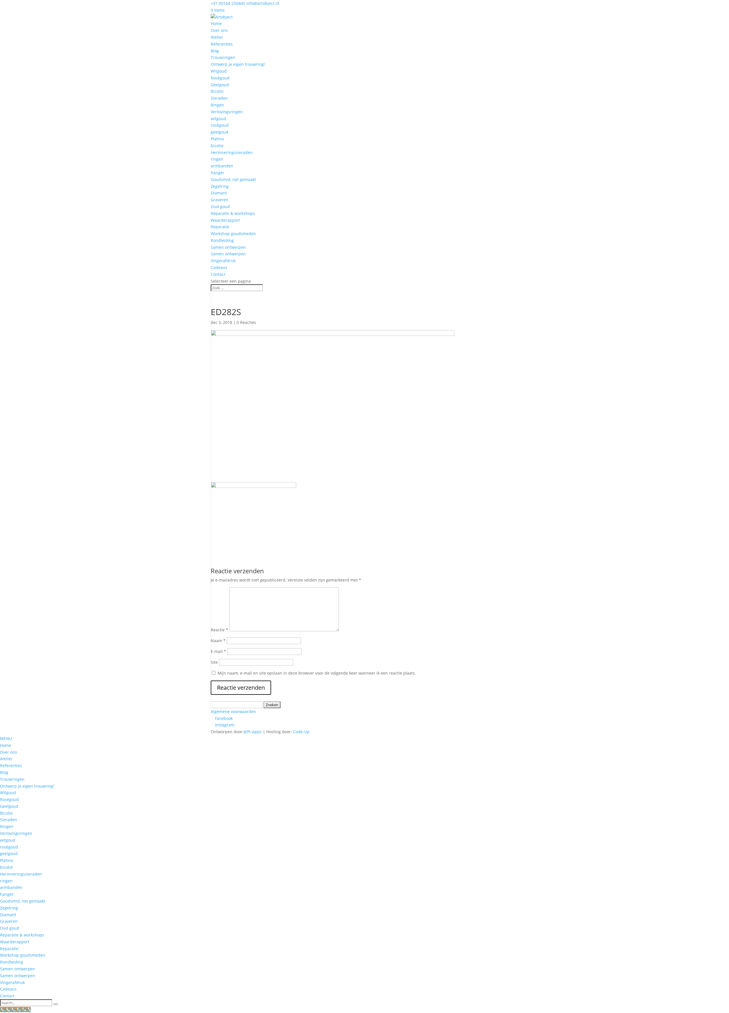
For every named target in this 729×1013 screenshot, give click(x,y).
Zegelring (220, 186)
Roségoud (220, 78)
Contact (218, 274)
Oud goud (220, 206)
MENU (6, 738)
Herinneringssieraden (232, 152)
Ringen (217, 105)
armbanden (222, 166)
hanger (217, 172)
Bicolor (217, 91)
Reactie (219, 629)
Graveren (219, 199)
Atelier (217, 37)
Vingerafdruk (223, 260)
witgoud (218, 118)
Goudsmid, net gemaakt (233, 179)
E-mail (218, 651)
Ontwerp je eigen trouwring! (238, 64)
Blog (215, 51)
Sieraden (219, 98)
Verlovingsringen (227, 111)
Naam (218, 640)
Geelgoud (220, 84)
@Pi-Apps (252, 731)
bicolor (217, 145)
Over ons (219, 30)
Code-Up (301, 731)
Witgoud (219, 71)
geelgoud (219, 132)
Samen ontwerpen (228, 247)
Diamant (219, 193)
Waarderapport (225, 220)
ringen (217, 159)
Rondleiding (222, 240)
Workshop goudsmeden (233, 233)
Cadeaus (219, 267)
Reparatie (220, 226)
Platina (217, 138)
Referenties (222, 44)
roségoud (220, 125)
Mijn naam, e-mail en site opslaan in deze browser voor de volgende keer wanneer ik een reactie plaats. (317, 673)
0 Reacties (246, 322)
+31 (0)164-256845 (228, 3)
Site (214, 662)
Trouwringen (223, 57)
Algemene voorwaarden (233, 711)
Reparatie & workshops (233, 213)
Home (216, 23)
